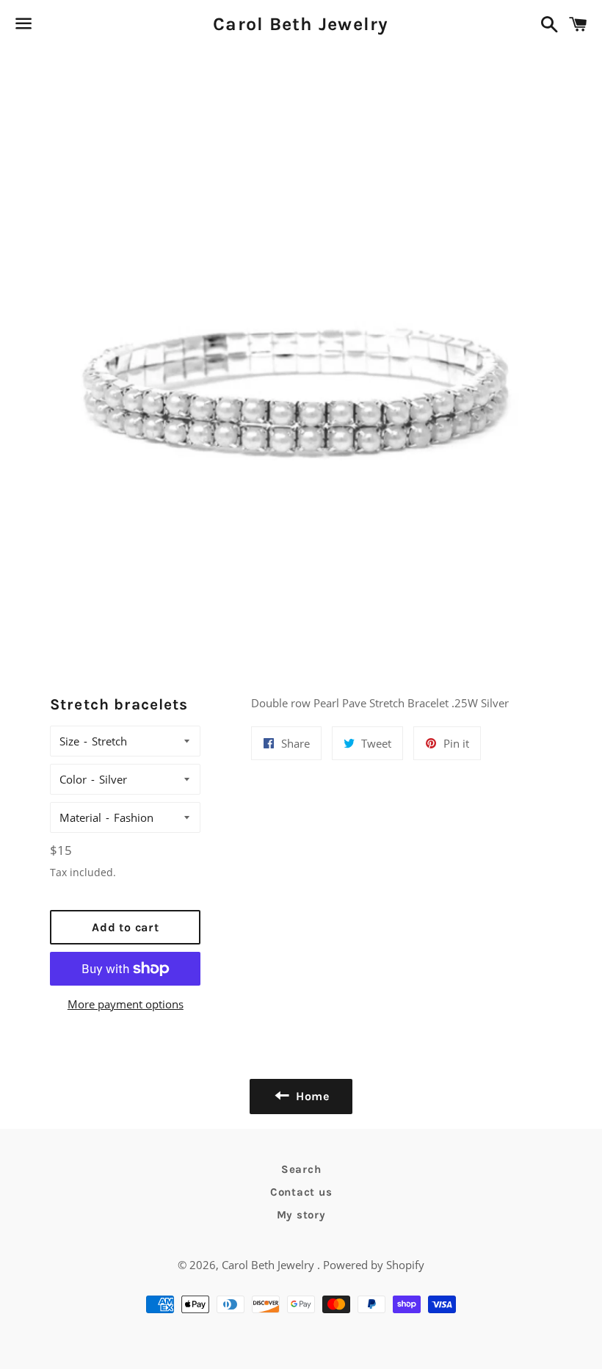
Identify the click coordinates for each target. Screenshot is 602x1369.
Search (301, 1169)
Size (69, 741)
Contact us (301, 1192)
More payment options (126, 1004)
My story (301, 1214)
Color (73, 779)
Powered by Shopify (373, 1264)
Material (80, 817)
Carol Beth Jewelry (301, 24)
